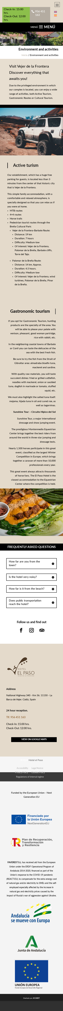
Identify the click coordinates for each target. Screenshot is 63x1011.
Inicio (25, 55)
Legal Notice (37, 768)
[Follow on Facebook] (21, 630)
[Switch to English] (55, 12)
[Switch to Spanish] (55, 15)
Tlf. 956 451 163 (16, 717)
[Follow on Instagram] (31, 630)
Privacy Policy (21, 772)
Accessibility (22, 768)
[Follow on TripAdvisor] (41, 630)
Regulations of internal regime (30, 777)
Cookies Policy (38, 772)
